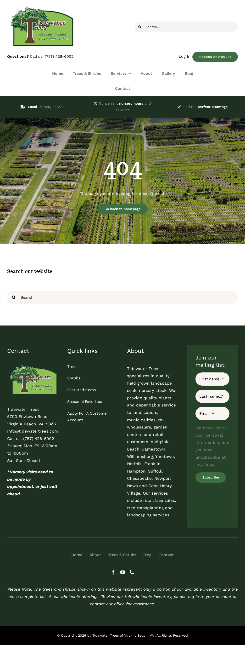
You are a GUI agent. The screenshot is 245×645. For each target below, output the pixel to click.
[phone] (132, 572)
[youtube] (122, 572)
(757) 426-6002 (59, 56)
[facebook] (113, 572)
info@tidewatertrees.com (32, 431)
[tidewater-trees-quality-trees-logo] (32, 365)
